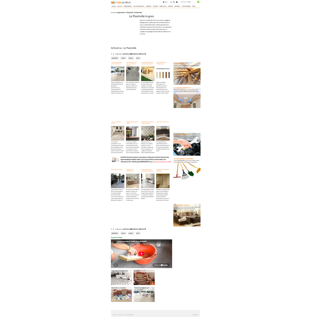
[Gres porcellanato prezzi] (118, 133)
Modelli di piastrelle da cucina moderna (147, 122)
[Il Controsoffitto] (187, 98)
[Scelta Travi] (187, 73)
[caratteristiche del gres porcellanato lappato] (133, 73)
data (142, 54)
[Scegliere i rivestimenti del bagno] (163, 181)
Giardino (148, 6)
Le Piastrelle (138, 12)
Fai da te (119, 6)
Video (194, 6)
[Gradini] (144, 277)
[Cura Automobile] (187, 144)
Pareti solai (163, 6)
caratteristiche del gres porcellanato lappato (131, 64)
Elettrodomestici (139, 6)
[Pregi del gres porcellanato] (133, 181)
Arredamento (128, 6)
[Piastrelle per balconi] (118, 181)
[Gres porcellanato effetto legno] (163, 73)
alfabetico (135, 54)
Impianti (170, 6)
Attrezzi (155, 6)
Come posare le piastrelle (119, 271)
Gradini (136, 271)
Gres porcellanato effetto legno (161, 63)
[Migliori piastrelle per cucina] (133, 133)
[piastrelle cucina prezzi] (163, 133)
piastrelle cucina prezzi (163, 121)
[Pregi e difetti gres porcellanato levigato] (148, 181)
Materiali (177, 6)
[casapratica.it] (121, 2)
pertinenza (126, 54)
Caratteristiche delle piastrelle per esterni (147, 63)
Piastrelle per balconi (117, 169)
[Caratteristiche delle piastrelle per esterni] (148, 73)
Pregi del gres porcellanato (130, 170)
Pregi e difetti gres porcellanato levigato (147, 170)
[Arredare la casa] (187, 215)
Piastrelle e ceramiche (118, 288)
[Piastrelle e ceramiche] (121, 294)
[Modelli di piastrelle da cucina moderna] (148, 133)
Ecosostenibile (186, 6)
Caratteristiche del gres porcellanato (116, 63)
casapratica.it (120, 12)
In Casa (114, 6)
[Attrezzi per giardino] (187, 168)
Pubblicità (195, 314)
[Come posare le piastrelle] (121, 277)
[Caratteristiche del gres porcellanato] (118, 73)
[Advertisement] (130, 10)
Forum (165, 2)
